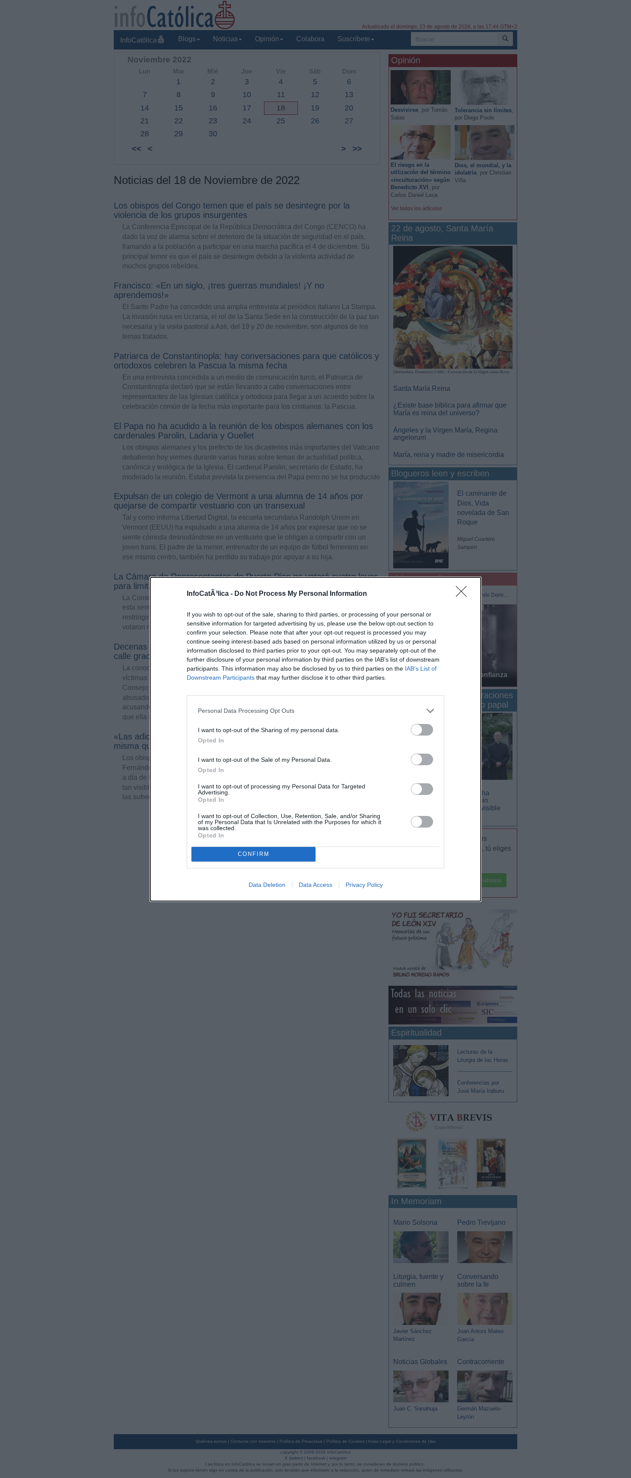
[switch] (422, 730)
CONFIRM (254, 854)
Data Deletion (267, 884)
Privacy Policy (364, 884)
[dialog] (315, 739)
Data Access (315, 884)
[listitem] (315, 710)
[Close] (464, 594)
